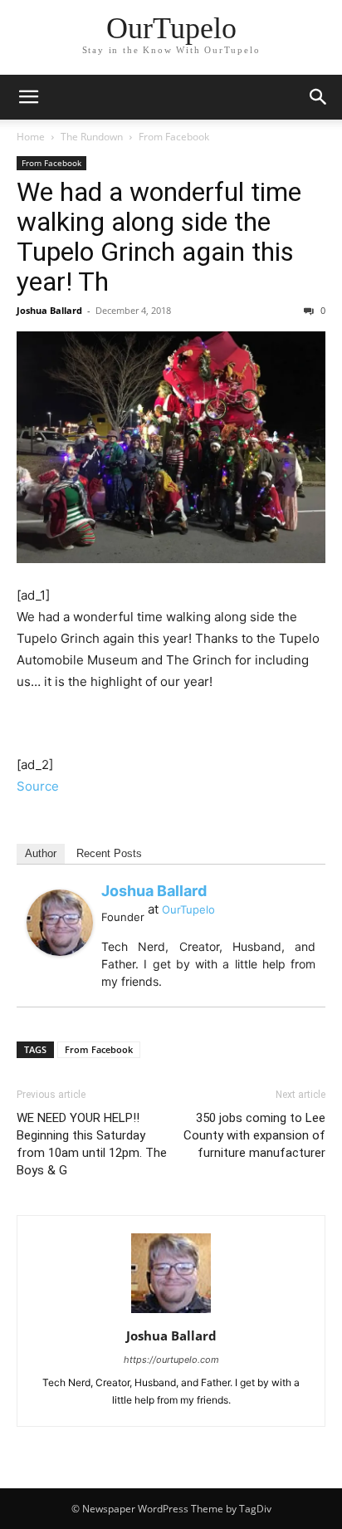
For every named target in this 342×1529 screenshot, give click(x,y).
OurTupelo (188, 909)
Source (38, 786)
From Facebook (174, 137)
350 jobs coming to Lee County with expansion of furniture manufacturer (254, 1135)
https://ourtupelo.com (171, 1359)
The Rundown (92, 137)
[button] (28, 97)
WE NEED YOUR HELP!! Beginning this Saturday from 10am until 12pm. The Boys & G (92, 1144)
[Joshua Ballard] (60, 922)
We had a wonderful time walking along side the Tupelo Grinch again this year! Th (159, 236)
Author (40, 853)
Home (31, 137)
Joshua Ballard (49, 310)
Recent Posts (109, 853)
